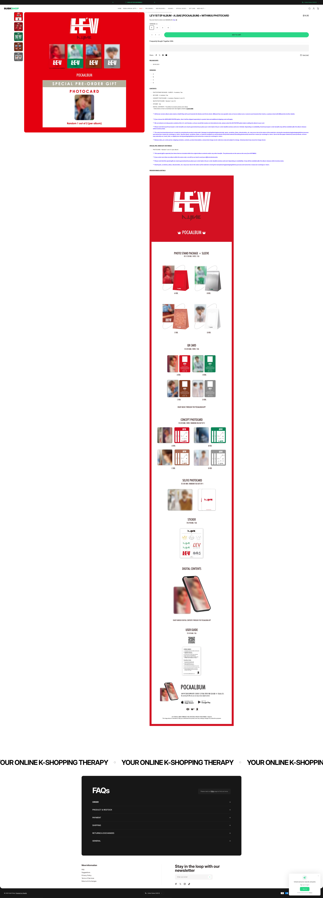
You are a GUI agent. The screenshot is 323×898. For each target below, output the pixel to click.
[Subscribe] (209, 877)
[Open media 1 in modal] (84, 72)
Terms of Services (88, 878)
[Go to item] (18, 16)
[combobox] (310, 2)
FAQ (83, 869)
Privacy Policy (86, 875)
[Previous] (113, 2)
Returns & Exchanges (89, 881)
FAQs (212, 791)
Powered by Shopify (21, 893)
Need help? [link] (306, 55)
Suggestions (86, 872)
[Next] (154, 2)
